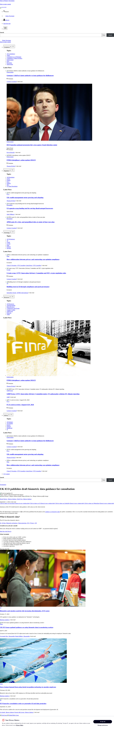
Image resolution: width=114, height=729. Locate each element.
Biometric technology (12, 523)
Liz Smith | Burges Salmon (7, 712)
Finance (9, 426)
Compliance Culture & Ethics (14, 58)
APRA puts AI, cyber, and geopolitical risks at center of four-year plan (30, 222)
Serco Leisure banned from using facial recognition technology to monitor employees (28, 687)
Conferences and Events (13, 308)
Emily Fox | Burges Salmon (24, 499)
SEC (8, 185)
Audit (8, 55)
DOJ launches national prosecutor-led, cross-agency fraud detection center (32, 145)
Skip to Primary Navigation (7, 0)
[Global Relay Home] (13, 715)
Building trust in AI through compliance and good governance (28, 287)
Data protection (22, 523)
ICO (28, 523)
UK (36, 523)
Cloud (8, 242)
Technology (7, 232)
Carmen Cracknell (12, 81)
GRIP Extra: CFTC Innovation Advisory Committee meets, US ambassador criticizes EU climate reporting (43, 394)
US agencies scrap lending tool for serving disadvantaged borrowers (30, 208)
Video (8, 314)
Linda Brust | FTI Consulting (33, 265)
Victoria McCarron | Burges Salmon (23, 712)
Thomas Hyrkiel (11, 166)
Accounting (10, 423)
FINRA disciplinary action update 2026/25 (21, 160)
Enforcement (10, 60)
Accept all (102, 721)
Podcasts (9, 313)
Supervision (10, 64)
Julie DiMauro (10, 214)
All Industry (10, 422)
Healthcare (9, 428)
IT (7, 429)
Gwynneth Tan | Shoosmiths (7, 636)
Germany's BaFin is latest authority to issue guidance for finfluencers (30, 75)
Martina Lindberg (4, 620)
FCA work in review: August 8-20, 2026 (20, 405)
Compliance (7, 47)
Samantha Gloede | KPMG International (17, 292)
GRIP (8, 397)
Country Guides (11, 310)
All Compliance (11, 54)
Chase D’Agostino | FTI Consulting (16, 265)
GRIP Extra (10, 311)
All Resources (10, 304)
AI (7, 240)
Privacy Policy (19, 725)
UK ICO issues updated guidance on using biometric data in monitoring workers (26, 627)
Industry (6, 415)
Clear (103, 35)
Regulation (6, 170)
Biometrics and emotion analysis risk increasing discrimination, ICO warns (24, 611)
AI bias (4, 523)
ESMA (8, 180)
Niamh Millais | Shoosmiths (22, 636)
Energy (9, 425)
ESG (8, 61)
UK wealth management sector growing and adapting (25, 197)
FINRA (9, 183)
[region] (57, 722)
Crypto (8, 243)
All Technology (11, 239)
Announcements (11, 305)
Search (2, 32)
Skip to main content (5, 4)
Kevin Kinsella (10, 152)
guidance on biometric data (52, 511)
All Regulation (10, 177)
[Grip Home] (3, 715)
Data (8, 245)
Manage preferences (103, 725)
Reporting (9, 63)
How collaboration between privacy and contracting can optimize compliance (33, 259)
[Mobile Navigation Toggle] (5, 28)
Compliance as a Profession (14, 57)
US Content (6, 474)
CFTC (8, 179)
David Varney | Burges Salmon (8, 499)
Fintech (9, 246)
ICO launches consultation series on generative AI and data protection (23, 703)
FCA (8, 182)
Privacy (32, 523)
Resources (6, 297)
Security (9, 248)
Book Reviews (11, 307)
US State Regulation (12, 186)
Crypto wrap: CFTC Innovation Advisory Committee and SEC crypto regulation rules (36, 273)
